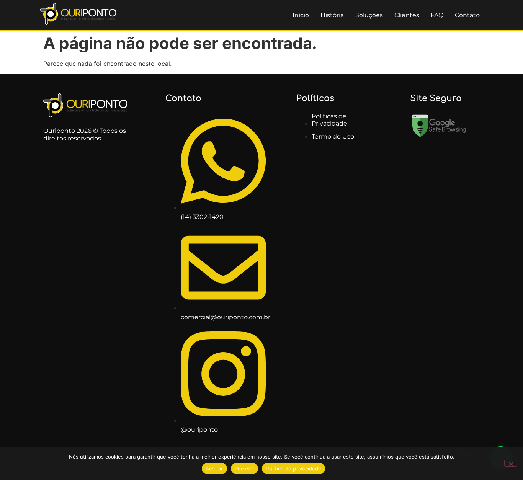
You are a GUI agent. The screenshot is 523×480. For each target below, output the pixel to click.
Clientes (406, 15)
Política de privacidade (293, 468)
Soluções (369, 15)
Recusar (245, 468)
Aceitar (214, 468)
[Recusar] (510, 463)
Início (301, 15)
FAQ (437, 15)
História (332, 15)
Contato (467, 15)
